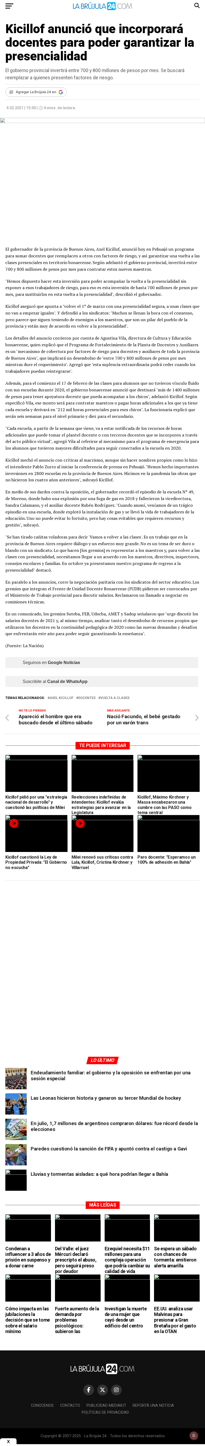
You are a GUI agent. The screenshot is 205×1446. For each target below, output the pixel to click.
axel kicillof (61, 698)
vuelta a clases (114, 698)
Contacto (70, 1405)
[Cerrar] (8, 1441)
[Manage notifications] (194, 1435)
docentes (87, 698)
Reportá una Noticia (153, 1405)
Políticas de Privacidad (105, 1412)
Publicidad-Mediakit (106, 1405)
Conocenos (42, 1405)
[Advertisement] (102, 935)
